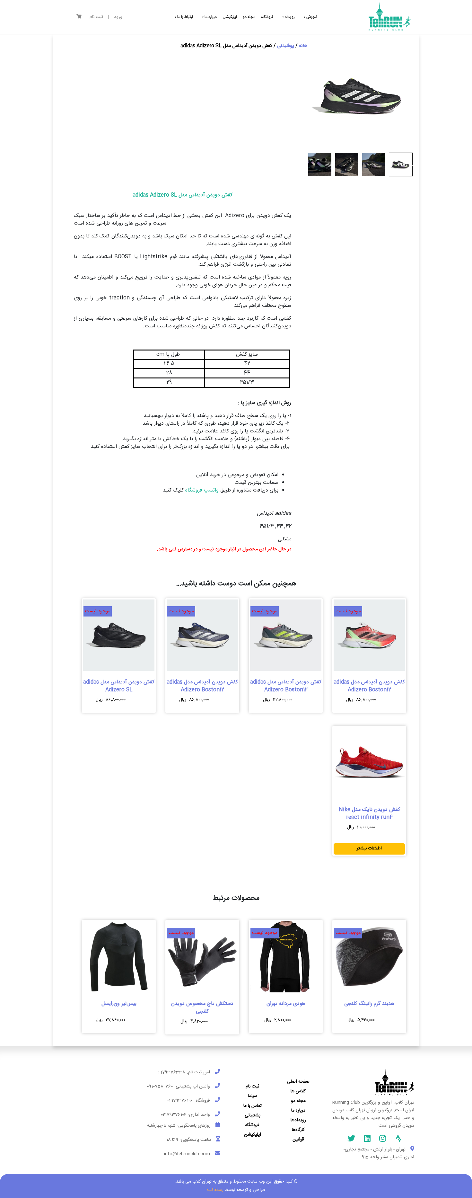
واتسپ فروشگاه (201, 490)
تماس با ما (252, 1106)
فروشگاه (252, 1125)
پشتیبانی (252, 1115)
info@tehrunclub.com (187, 1154)
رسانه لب (215, 1190)
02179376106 (180, 1101)
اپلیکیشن (252, 1135)
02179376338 (170, 1072)
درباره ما (298, 1110)
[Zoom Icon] (360, 95)
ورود (118, 17)
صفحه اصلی (298, 1082)
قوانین (298, 1139)
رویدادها (298, 1120)
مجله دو (298, 1101)
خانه (303, 46)
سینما (252, 1096)
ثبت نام (96, 17)
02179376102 (173, 1115)
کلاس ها (298, 1091)
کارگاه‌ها (298, 1130)
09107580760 (160, 1086)
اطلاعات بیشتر (369, 848)
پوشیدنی (285, 46)
